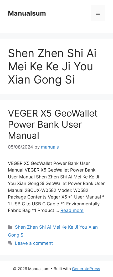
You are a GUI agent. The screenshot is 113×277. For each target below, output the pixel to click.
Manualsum (27, 13)
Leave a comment (34, 243)
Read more (72, 210)
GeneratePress (86, 268)
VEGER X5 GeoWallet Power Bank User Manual (53, 124)
